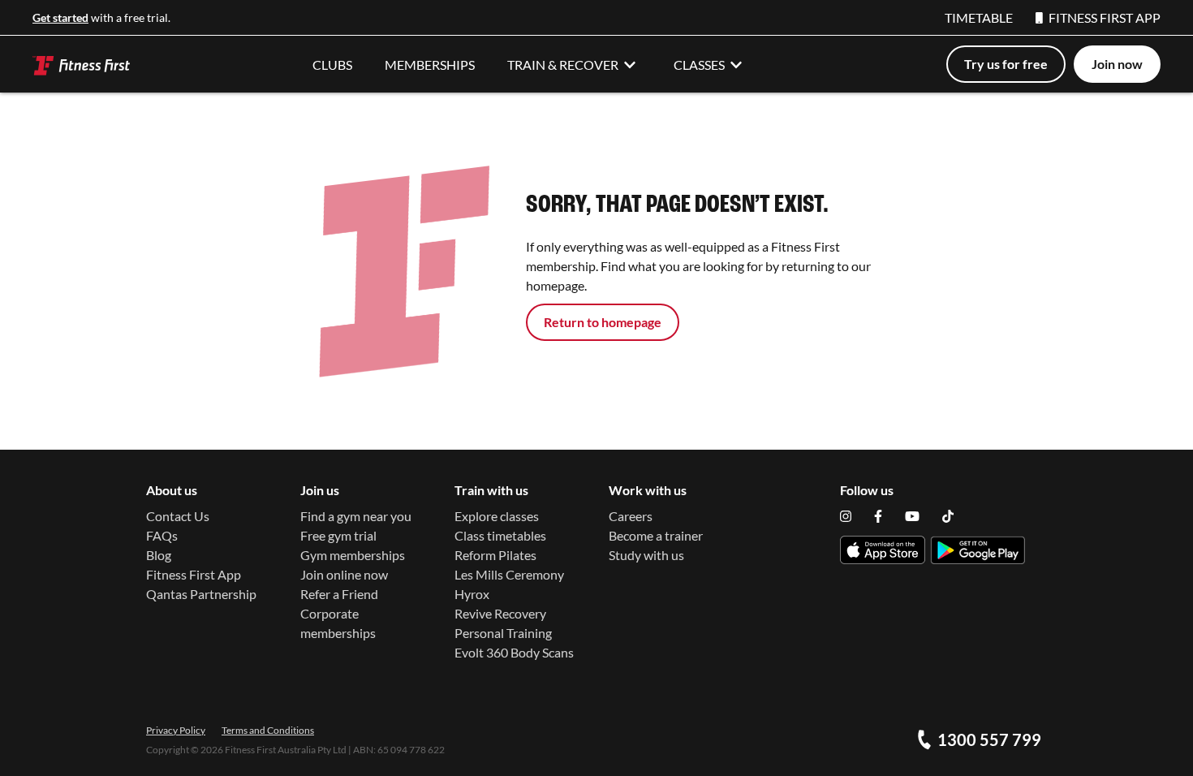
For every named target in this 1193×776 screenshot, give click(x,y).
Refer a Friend (339, 593)
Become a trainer (656, 535)
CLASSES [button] (699, 64)
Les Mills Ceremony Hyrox (509, 584)
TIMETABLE (979, 17)
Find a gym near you (355, 516)
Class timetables (500, 535)
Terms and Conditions (268, 730)
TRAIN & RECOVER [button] (562, 64)
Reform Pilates (495, 555)
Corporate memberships (338, 623)
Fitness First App (193, 574)
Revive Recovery (500, 613)
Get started (60, 17)
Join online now (344, 574)
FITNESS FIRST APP (1105, 17)
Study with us (646, 555)
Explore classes (496, 516)
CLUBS (332, 64)
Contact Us (177, 516)
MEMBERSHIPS (430, 64)
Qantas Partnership (201, 593)
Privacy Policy (175, 730)
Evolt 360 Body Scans (514, 652)
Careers (630, 516)
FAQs (162, 535)
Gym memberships (352, 555)
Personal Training (503, 632)
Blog (158, 555)
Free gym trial (338, 535)
